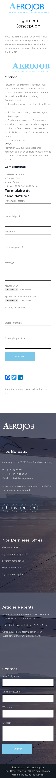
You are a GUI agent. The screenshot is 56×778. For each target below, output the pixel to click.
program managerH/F (13, 560)
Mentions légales (35, 767)
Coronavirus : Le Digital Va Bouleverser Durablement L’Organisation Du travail (22, 633)
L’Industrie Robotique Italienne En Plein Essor (25, 625)
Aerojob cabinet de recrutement (28, 774)
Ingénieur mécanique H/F (15, 554)
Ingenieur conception (12, 574)
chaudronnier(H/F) (11, 547)
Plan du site (18, 767)
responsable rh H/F (11, 567)
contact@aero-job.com (21, 478)
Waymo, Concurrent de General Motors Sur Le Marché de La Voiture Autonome (25, 616)
